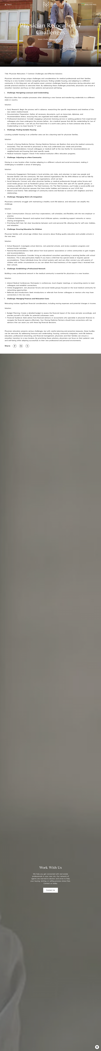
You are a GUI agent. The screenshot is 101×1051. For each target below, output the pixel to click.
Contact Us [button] (50, 890)
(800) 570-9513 (90, 4)
